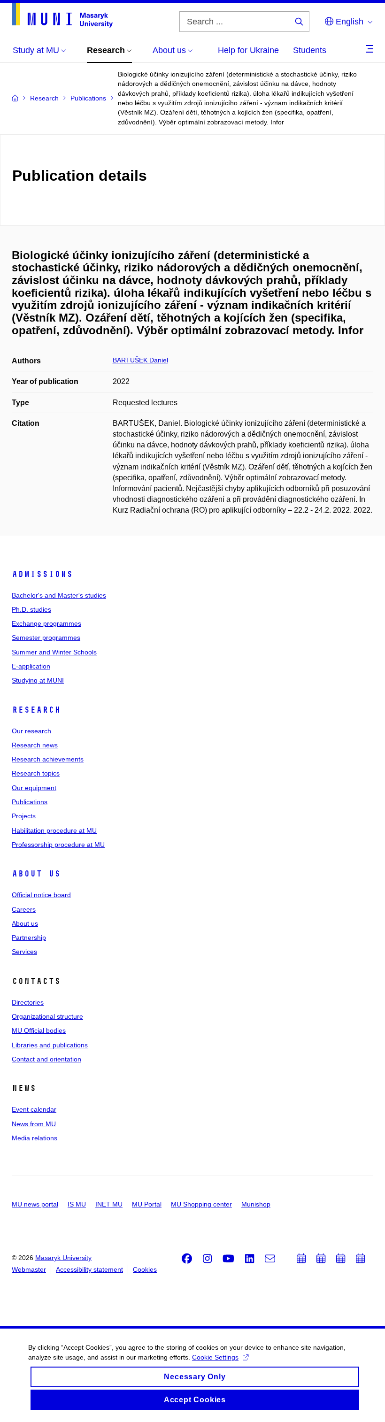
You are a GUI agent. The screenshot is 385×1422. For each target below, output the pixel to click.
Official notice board (41, 895)
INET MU (109, 1204)
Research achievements (48, 759)
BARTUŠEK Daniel (140, 360)
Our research (31, 731)
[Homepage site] (62, 15)
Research (36, 710)
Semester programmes (46, 637)
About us (36, 874)
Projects (24, 816)
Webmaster (29, 1269)
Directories (28, 1002)
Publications (29, 802)
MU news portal (35, 1204)
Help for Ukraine (248, 50)
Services (24, 951)
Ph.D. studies (31, 609)
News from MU (34, 1124)
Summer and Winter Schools (54, 652)
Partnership (29, 937)
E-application (31, 666)
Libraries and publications (50, 1045)
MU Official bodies (39, 1030)
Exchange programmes (46, 623)
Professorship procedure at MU (58, 844)
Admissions (42, 574)
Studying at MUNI (38, 680)
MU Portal (147, 1204)
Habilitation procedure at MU (54, 830)
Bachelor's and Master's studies (59, 595)
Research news (35, 745)
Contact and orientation (46, 1059)
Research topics (36, 773)
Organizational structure (47, 1016)
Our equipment (34, 788)
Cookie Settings (215, 1357)
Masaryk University (63, 1257)
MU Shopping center (201, 1204)
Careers (24, 909)
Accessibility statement (89, 1269)
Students (309, 50)
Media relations (34, 1138)
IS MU (77, 1204)
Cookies (145, 1269)
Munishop (255, 1204)
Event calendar (34, 1109)
